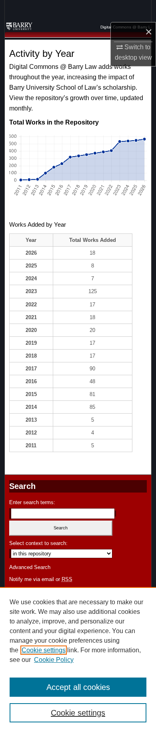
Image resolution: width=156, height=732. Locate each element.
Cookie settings (44, 650)
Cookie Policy (54, 659)
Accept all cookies (78, 687)
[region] (78, 659)
